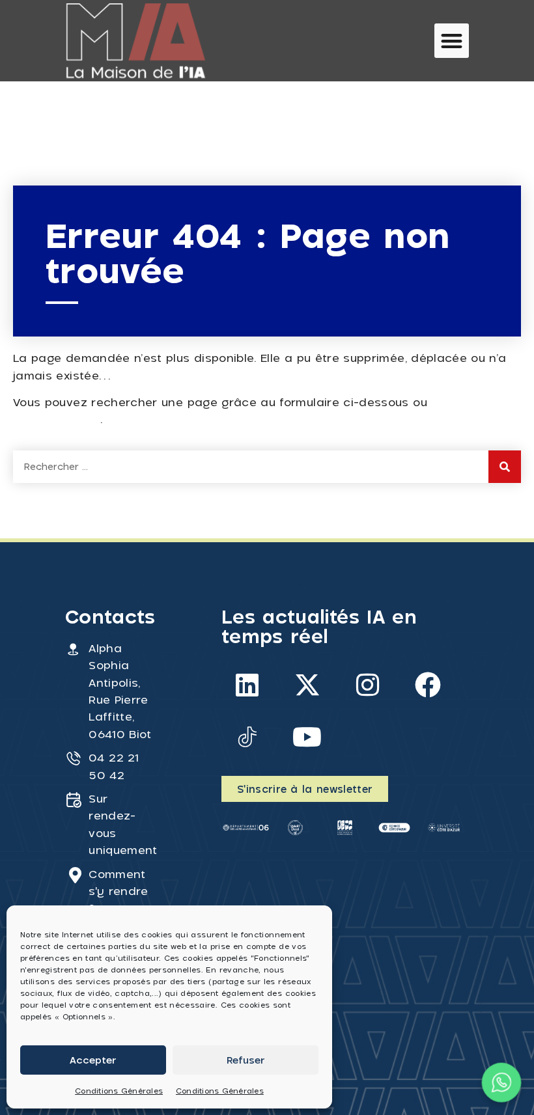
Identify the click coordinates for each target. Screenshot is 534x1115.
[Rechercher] (504, 466)
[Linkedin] (247, 685)
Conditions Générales (119, 1090)
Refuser (246, 1060)
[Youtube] (307, 737)
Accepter (93, 1060)
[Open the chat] (502, 1083)
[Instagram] (368, 685)
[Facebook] (428, 685)
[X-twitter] (307, 685)
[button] (451, 40)
